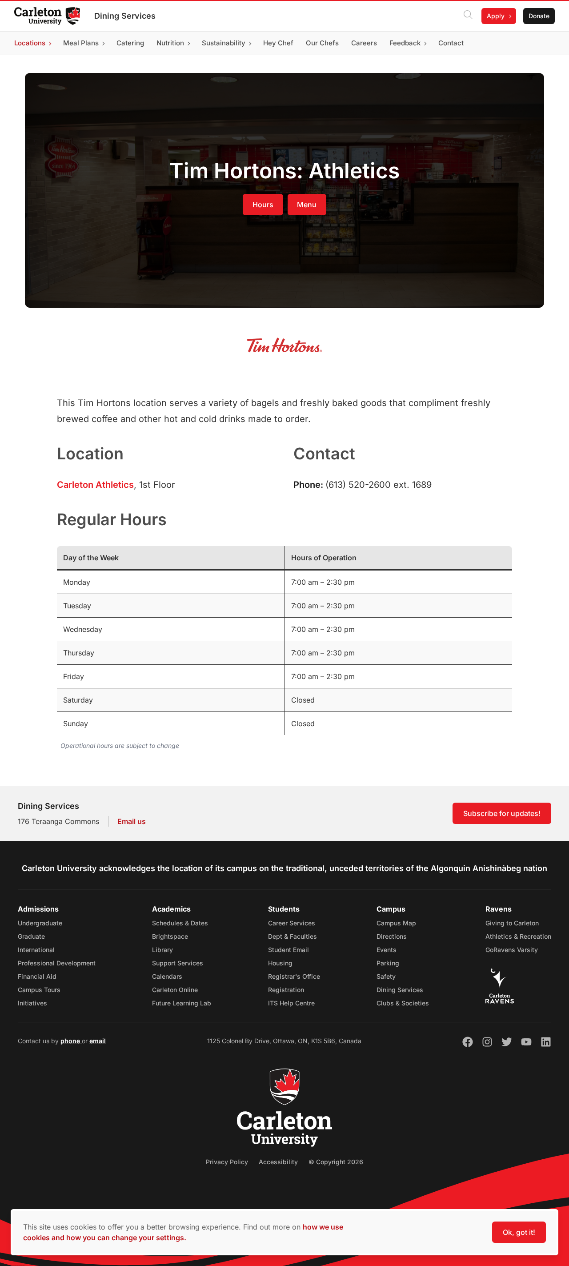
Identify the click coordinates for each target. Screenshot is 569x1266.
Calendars (167, 976)
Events (387, 949)
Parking (388, 963)
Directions (392, 936)
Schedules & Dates (180, 923)
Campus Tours (39, 989)
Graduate (31, 936)
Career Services (291, 923)
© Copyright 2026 (336, 1162)
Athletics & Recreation (518, 936)
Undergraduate (40, 923)
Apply (496, 16)
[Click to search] (468, 16)
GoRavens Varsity (511, 949)
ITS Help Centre (291, 1003)
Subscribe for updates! (502, 813)
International (36, 949)
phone (71, 1041)
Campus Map (396, 923)
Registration (286, 989)
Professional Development (57, 963)
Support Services (177, 963)
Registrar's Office (294, 976)
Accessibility (278, 1162)
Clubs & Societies (403, 1003)
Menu (307, 204)
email (97, 1041)
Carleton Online (175, 989)
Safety (386, 976)
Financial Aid (37, 976)
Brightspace (170, 936)
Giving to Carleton (512, 923)
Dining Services (125, 15)
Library (162, 949)
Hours (262, 204)
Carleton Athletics (95, 484)
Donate (539, 16)
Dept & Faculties (292, 936)
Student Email (288, 949)
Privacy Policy (227, 1162)
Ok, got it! (519, 1232)
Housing (280, 963)
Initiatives (32, 1003)
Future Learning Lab (181, 1003)
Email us (131, 821)
